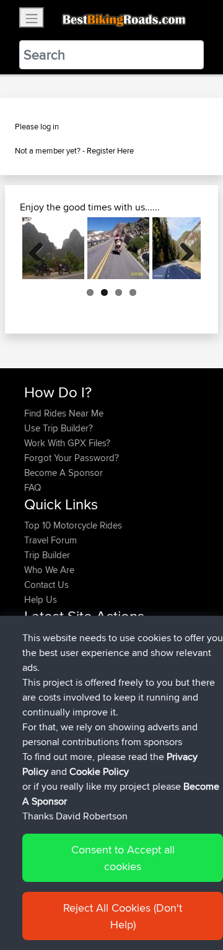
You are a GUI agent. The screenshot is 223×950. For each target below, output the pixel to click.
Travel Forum (50, 539)
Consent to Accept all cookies (123, 858)
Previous (40, 248)
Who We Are (49, 569)
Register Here (110, 150)
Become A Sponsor (63, 472)
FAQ (32, 487)
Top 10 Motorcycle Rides (73, 525)
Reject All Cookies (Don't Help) (122, 916)
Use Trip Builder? (58, 427)
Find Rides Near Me (63, 413)
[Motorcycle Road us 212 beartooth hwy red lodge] (118, 248)
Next (182, 248)
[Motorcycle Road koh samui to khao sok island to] (53, 248)
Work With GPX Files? (67, 442)
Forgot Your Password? (71, 457)
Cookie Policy (99, 771)
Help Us (40, 599)
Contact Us (46, 584)
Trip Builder (47, 554)
